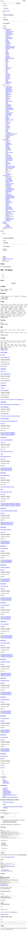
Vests (7, 131)
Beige (21, 305)
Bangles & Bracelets (10, 58)
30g (12, 342)
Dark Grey (3, 316)
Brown (3, 305)
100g (23, 342)
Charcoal (16, 307)
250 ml (2, 331)
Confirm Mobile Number (6, 833)
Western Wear (8, 35)
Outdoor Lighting (9, 209)
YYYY (2, 845)
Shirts (7, 100)
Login (2, 866)
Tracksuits (8, 123)
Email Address (4, 835)
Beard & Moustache (10, 134)
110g (16, 344)
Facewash (8, 225)
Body (7, 69)
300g (17, 346)
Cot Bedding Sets (9, 188)
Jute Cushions (8, 177)
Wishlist (8, 359)
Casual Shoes (8, 113)
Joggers (7, 93)
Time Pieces (8, 201)
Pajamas (7, 83)
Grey (10, 304)
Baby (7, 165)
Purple (16, 305)
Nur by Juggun (5, 297)
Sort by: (2, 266)
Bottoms (7, 40)
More (7, 60)
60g (14, 340)
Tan (25, 312)
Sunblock (8, 226)
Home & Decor (6, 175)
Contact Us (5, 787)
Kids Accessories (9, 168)
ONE (2, 323)
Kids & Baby (6, 139)
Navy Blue (19, 313)
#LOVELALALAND (7, 227)
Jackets (7, 141)
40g (8, 344)
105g (12, 344)
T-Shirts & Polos (9, 158)
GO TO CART (6, 10)
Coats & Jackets (9, 38)
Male (2, 289)
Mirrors (7, 199)
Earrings (7, 55)
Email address (3, 812)
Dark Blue (3, 314)
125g (19, 344)
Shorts (7, 103)
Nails (7, 66)
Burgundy (10, 308)
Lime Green (7, 310)
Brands (4, 221)
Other (10, 289)
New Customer (4, 888)
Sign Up (2, 852)
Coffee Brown (13, 312)
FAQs (4, 796)
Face (7, 64)
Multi (11, 307)
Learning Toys (9, 174)
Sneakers (7, 53)
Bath (7, 210)
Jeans (7, 39)
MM (2, 844)
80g (9, 342)
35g (5, 344)
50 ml (18, 330)
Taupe (13, 310)
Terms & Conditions (7, 792)
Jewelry (7, 54)
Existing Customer (4, 887)
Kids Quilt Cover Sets (10, 189)
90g (25, 340)
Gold (2, 313)
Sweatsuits (8, 126)
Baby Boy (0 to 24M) (10, 167)
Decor (7, 192)
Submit (2, 925)
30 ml (10, 330)
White (2, 304)
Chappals (8, 45)
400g (5, 346)
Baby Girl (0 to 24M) (10, 166)
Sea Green (15, 309)
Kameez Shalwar (9, 108)
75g (21, 340)
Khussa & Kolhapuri (10, 47)
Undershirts (8, 132)
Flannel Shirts (8, 94)
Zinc (23, 314)
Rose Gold (15, 316)
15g (9, 346)
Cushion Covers (9, 176)
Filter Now (13, 283)
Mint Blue (9, 314)
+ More (2, 290)
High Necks (8, 148)
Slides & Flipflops (9, 112)
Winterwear (8, 163)
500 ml (2, 332)
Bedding (7, 182)
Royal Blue (18, 310)
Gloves (7, 79)
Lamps (7, 205)
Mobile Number (4, 832)
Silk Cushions (8, 179)
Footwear (8, 44)
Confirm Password (4, 837)
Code (2, 921)
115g (2, 342)
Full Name (3, 831)
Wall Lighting (8, 206)
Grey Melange (5, 307)
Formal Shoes (8, 115)
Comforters (8, 185)
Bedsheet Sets (8, 184)
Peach (10, 309)
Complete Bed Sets (10, 183)
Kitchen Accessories (10, 218)
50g (16, 342)
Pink (8, 305)
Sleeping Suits (9, 82)
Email (2, 863)
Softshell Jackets (9, 90)
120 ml (12, 332)
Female (6, 289)
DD (2, 843)
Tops (7, 124)
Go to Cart (11, 914)
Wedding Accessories (10, 197)
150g (2, 343)
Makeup (7, 61)
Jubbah (7, 110)
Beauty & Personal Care (8, 258)
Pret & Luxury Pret (10, 31)
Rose (5, 313)
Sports (7, 52)
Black (6, 304)
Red (19, 304)
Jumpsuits (8, 42)
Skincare (5, 223)
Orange (12, 305)
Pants (7, 102)
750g (9, 347)
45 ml (14, 330)
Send (2, 817)
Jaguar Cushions (9, 180)
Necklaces (8, 57)
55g (11, 340)
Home (4, 256)
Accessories (8, 74)
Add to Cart (3, 359)
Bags (7, 80)
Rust (6, 309)
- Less (6, 290)
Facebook (9, 857)
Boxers (7, 129)
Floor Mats (8, 198)
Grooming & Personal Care (11, 133)
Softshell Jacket (9, 144)
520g (21, 346)
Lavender (20, 312)
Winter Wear (8, 86)
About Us (5, 789)
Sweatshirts (8, 104)
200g (5, 343)
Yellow (14, 304)
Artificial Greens (9, 195)
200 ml (16, 332)
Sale (4, 228)
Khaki (2, 310)
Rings (7, 59)
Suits (7, 161)
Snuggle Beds (8, 191)
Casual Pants (8, 43)
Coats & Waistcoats (10, 109)
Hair (7, 71)
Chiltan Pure (17, 296)
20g (1, 344)
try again (4, 929)
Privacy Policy (6, 790)
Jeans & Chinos (9, 101)
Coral (15, 308)
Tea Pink (18, 314)
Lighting (7, 204)
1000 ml (7, 332)
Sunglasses (8, 77)
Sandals (7, 118)
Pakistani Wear (9, 29)
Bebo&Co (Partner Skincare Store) (10, 797)
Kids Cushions (9, 190)
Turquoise (21, 309)
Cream (7, 224)
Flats (7, 50)
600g (24, 346)
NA (24, 313)
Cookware (8, 217)
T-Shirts (7, 36)
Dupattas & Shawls (10, 33)
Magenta (7, 312)
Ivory (21, 316)
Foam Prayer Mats (9, 213)
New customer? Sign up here (6, 871)
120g (5, 342)
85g (19, 342)
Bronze (14, 313)
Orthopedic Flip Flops (10, 46)
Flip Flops (8, 48)
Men (4, 84)
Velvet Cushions (9, 181)
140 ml (21, 332)
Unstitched (8, 30)
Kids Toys (8, 173)
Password (2, 836)
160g (2, 346)
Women (4, 28)
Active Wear (8, 122)
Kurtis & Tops (9, 32)
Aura (11, 296)
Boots (7, 116)
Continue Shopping (5, 914)
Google (12, 857)
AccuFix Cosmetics (5, 296)
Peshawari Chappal (10, 119)
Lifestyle (7, 215)
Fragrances (8, 68)
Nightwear (8, 81)
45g (8, 340)
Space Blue (9, 316)
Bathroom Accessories (10, 211)
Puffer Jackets (8, 91)
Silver (9, 313)
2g (1, 340)
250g (13, 346)
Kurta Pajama (8, 107)
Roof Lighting (9, 208)
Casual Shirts (8, 156)
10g (4, 340)
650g (2, 347)
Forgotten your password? (9, 866)
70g (18, 340)
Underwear (8, 127)
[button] (5, 250)
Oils (6, 172)
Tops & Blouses (9, 37)
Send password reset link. (6, 897)
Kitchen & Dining (9, 216)
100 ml (22, 330)
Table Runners (9, 219)
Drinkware (8, 220)
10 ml (2, 330)
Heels (7, 51)
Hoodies (7, 125)
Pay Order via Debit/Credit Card (9, 794)
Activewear (8, 162)
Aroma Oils (8, 194)
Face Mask (8, 75)
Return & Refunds (7, 791)
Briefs (7, 130)
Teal (6, 308)
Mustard (20, 308)
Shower (7, 73)
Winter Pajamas (9, 89)
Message (2, 816)
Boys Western (8, 155)
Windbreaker (8, 88)
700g (5, 347)
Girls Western (8, 149)
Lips (7, 65)
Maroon (21, 307)
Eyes (7, 62)
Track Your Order (6, 793)
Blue (22, 304)
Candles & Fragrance (10, 196)
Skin (14, 314)
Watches (7, 76)
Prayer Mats (8, 212)
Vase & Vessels (9, 202)
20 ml (6, 330)
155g (23, 344)
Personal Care (8, 67)
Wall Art (7, 203)
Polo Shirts (8, 98)
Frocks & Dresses (9, 152)
